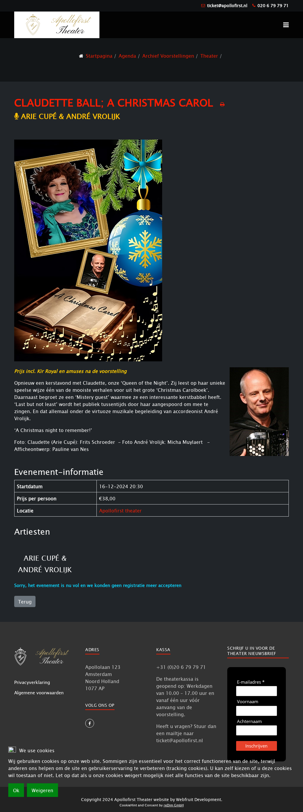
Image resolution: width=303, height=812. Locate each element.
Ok (16, 790)
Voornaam (247, 701)
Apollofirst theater (120, 510)
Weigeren (42, 790)
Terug (25, 601)
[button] (286, 25)
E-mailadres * (251, 682)
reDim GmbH (174, 805)
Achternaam (249, 721)
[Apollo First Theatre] (56, 24)
